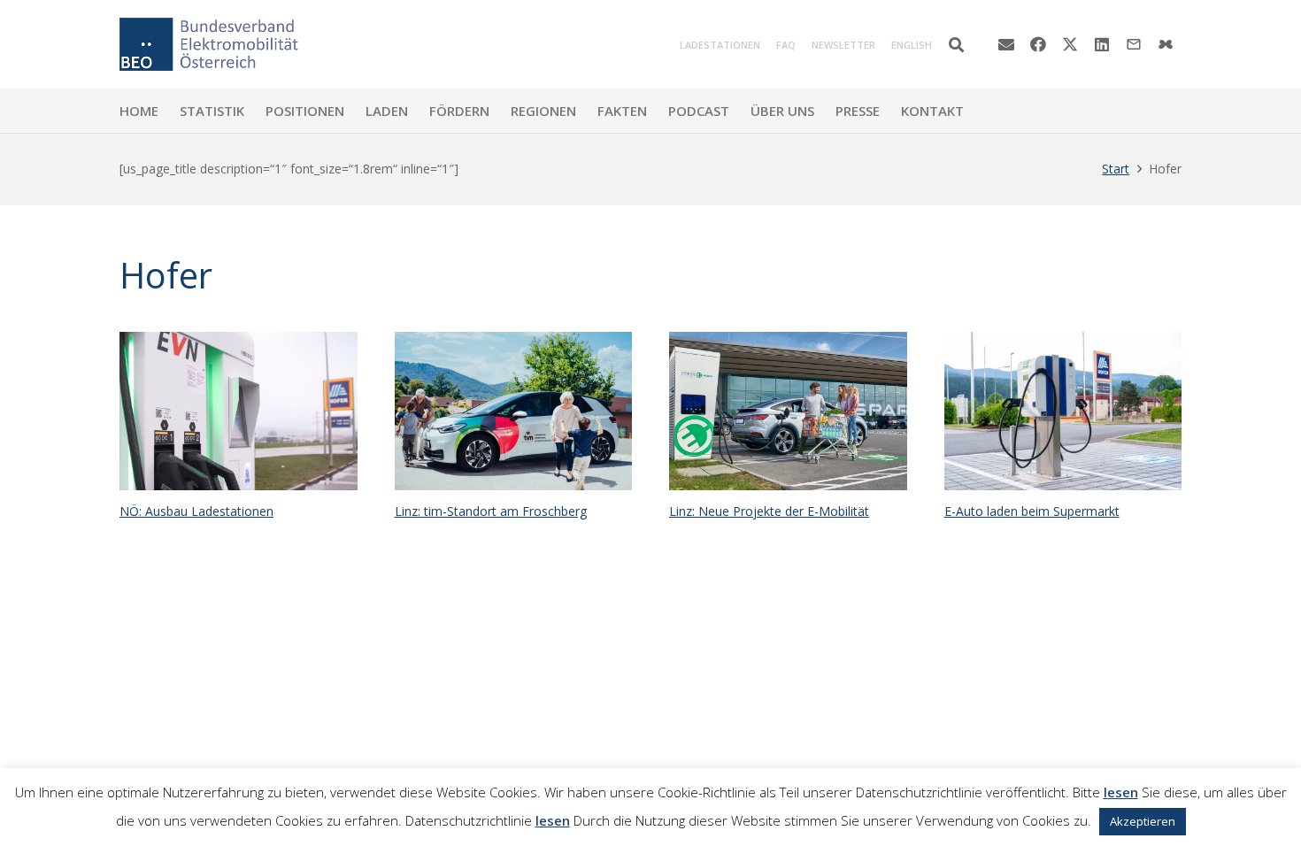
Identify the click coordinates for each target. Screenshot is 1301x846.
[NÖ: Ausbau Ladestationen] (238, 411)
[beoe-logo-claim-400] (208, 44)
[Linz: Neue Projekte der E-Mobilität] (788, 411)
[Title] (1166, 44)
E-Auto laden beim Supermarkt (1032, 511)
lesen (1121, 792)
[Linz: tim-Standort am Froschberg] (514, 411)
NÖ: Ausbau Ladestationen (196, 511)
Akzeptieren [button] (1142, 821)
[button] (956, 44)
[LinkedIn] (1102, 44)
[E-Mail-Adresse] (1006, 44)
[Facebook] (1038, 44)
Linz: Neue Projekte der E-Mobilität (769, 511)
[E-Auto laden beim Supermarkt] (1063, 411)
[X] (1070, 44)
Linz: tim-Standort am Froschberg (491, 511)
